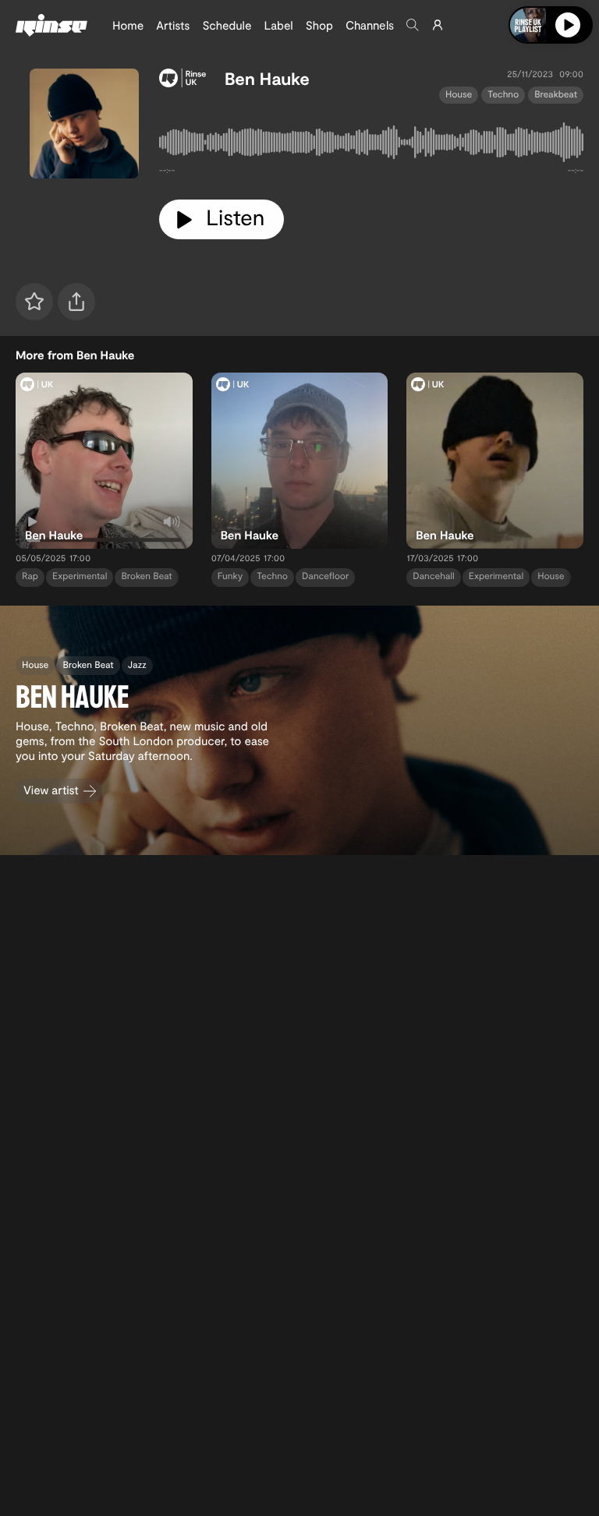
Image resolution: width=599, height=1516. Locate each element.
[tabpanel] (371, 145)
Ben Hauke (267, 79)
